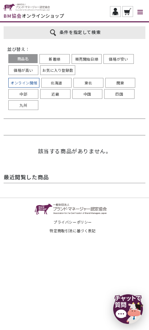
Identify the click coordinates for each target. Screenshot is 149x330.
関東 (120, 82)
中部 (23, 94)
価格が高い (23, 70)
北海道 (56, 82)
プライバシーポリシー (73, 222)
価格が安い (118, 59)
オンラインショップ (34, 15)
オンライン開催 (23, 82)
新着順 (54, 59)
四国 (119, 94)
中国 (87, 94)
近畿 (55, 94)
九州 (23, 105)
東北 (88, 82)
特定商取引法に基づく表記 (72, 230)
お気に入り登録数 (57, 70)
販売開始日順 (86, 59)
